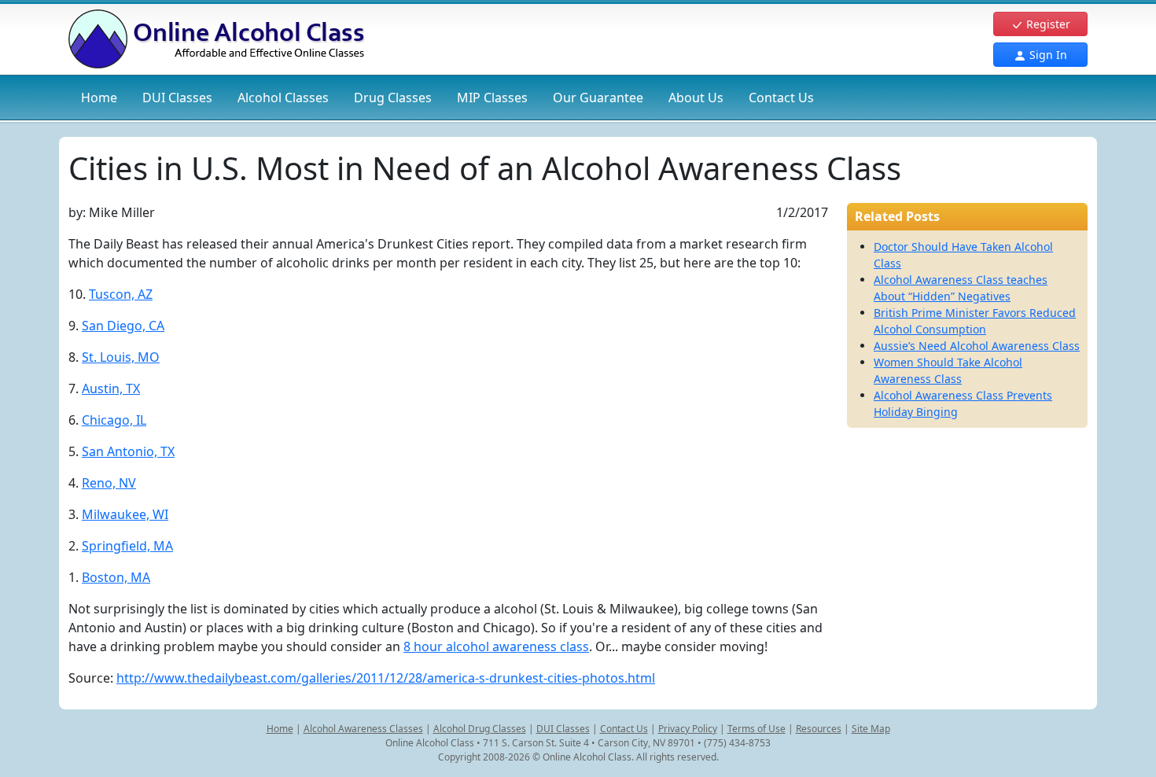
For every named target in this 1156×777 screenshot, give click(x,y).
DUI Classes (563, 728)
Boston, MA (116, 577)
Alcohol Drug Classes (479, 728)
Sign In (1046, 54)
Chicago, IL (114, 420)
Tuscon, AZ (121, 294)
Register (1046, 24)
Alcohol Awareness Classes (363, 728)
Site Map (871, 728)
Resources (818, 728)
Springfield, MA (127, 545)
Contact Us (781, 97)
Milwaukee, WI (125, 514)
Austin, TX (111, 388)
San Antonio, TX (128, 451)
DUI (177, 97)
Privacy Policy (687, 728)
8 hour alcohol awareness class (496, 646)
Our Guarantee (598, 97)
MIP (492, 97)
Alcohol (283, 97)
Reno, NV (109, 483)
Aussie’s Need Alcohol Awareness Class (977, 345)
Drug (393, 97)
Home (99, 97)
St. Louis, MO (121, 357)
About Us (695, 97)
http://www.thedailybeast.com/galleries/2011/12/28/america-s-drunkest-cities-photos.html (385, 678)
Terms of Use (756, 728)
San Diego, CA (123, 325)
